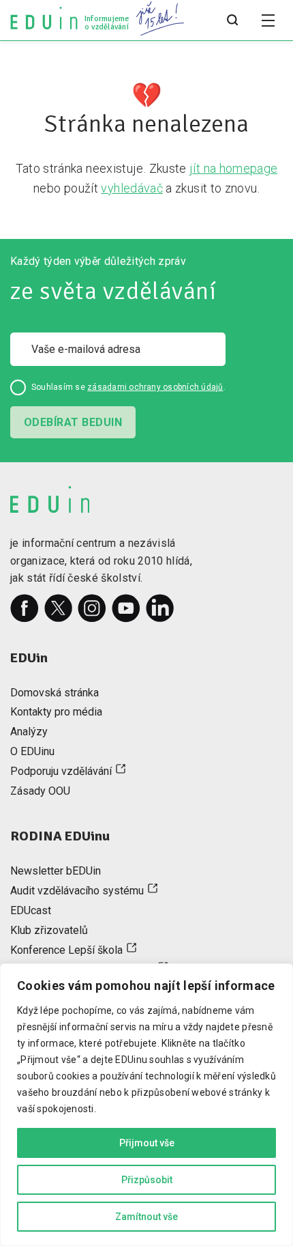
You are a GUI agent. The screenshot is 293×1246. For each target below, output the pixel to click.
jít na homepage (233, 168)
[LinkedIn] (160, 608)
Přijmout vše (146, 1142)
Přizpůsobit (146, 1179)
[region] (146, 1104)
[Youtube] (126, 608)
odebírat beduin (73, 422)
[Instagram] (92, 608)
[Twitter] (58, 608)
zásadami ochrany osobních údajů (155, 387)
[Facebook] (24, 608)
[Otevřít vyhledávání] (232, 20)
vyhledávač (132, 188)
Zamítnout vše (146, 1216)
